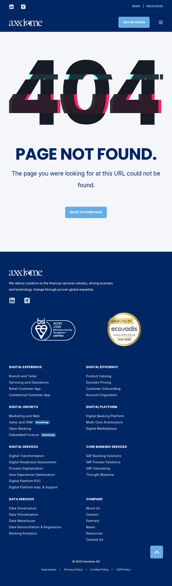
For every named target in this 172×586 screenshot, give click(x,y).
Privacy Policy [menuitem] (73, 569)
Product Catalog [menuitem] (98, 376)
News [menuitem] (90, 527)
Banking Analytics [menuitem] (23, 533)
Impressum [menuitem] (48, 569)
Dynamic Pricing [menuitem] (98, 382)
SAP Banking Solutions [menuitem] (103, 456)
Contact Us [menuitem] (94, 539)
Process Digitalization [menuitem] (26, 468)
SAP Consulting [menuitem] (98, 468)
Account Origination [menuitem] (101, 395)
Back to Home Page (86, 212)
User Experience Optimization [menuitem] (32, 475)
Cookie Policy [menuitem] (99, 569)
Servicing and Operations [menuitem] (29, 382)
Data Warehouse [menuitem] (22, 521)
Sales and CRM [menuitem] (29, 422)
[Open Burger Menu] (160, 22)
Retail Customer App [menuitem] (25, 389)
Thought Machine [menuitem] (100, 475)
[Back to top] (156, 552)
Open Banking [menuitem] (20, 428)
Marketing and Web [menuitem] (24, 416)
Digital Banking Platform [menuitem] (105, 416)
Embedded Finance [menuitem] (32, 435)
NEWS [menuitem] (136, 6)
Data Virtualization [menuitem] (23, 514)
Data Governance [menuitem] (23, 508)
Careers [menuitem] (92, 514)
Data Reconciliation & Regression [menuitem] (35, 527)
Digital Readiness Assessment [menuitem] (32, 462)
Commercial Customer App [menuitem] (29, 395)
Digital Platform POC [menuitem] (25, 481)
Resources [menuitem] (94, 533)
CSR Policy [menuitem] (123, 569)
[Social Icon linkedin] (13, 6)
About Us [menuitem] (93, 508)
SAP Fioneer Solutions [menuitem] (103, 462)
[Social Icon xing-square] (21, 6)
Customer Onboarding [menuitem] (103, 389)
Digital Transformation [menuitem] (26, 456)
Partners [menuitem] (92, 521)
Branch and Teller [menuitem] (23, 376)
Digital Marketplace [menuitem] (101, 428)
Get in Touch (134, 22)
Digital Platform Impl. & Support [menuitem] (33, 487)
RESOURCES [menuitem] (154, 6)
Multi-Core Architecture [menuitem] (104, 422)
